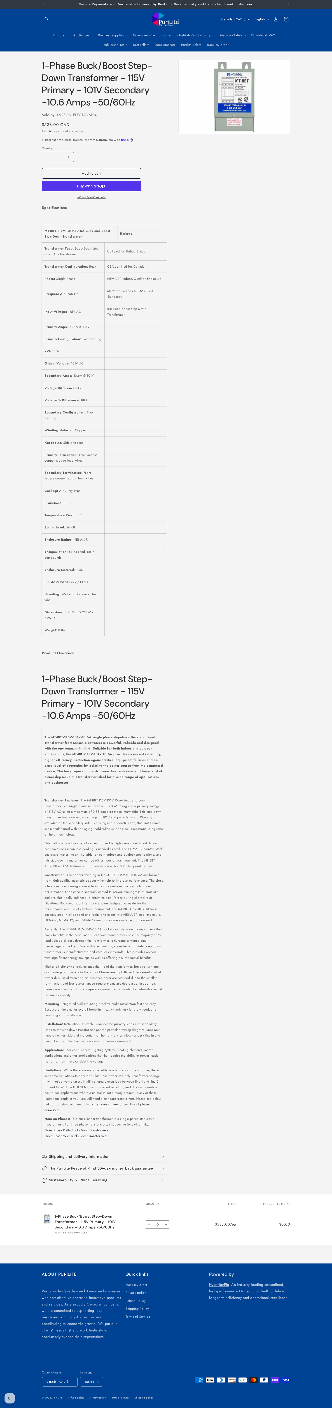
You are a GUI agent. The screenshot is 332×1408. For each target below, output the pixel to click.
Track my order (136, 1284)
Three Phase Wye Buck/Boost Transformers (76, 1136)
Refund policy (76, 1397)
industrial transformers (102, 1104)
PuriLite (57, 1397)
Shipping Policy (137, 1308)
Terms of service (120, 1397)
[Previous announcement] (43, 4)
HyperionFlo (219, 1284)
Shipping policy (144, 1397)
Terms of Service (138, 1316)
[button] (47, 19)
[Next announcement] (289, 4)
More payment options (91, 197)
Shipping (48, 131)
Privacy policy (136, 1292)
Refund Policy (136, 1300)
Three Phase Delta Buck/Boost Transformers (76, 1130)
